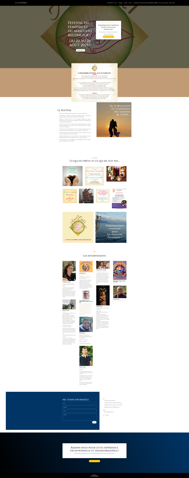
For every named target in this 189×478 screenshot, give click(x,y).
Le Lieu (115, 2)
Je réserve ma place (80, 50)
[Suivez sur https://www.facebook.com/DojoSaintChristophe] (104, 415)
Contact (130, 2)
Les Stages (120, 2)
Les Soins (125, 2)
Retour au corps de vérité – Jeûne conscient (167, 2)
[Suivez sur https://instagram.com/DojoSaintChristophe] (108, 415)
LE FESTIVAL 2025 (110, 2)
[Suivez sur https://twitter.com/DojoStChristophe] (106, 415)
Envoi (94, 422)
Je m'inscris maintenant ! (108, 36)
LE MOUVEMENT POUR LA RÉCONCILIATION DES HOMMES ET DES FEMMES (146, 2)
